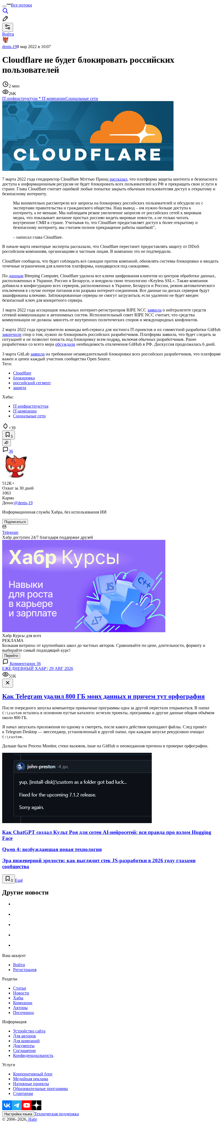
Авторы (20, 1007)
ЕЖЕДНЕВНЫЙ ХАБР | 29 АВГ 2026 (37, 668)
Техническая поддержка (56, 1114)
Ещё (19, 880)
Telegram (10, 532)
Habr (32, 1119)
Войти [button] (8, 34)
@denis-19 (23, 502)
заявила (154, 310)
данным (16, 275)
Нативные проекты (31, 1083)
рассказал (118, 179)
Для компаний (26, 1040)
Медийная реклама (30, 1078)
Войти (19, 964)
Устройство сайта (29, 1031)
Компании (22, 1002)
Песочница (23, 1012)
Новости (21, 993)
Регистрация (24, 969)
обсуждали (65, 344)
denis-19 (9, 46)
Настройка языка (18, 1114)
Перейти (11, 656)
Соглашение (24, 1050)
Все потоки (21, 5)
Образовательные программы (40, 1088)
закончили (11, 334)
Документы (24, 1045)
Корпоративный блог (33, 1074)
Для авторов (24, 1036)
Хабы (18, 998)
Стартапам (23, 1093)
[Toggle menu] (4, 6)
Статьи (19, 988)
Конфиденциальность (33, 1055)
